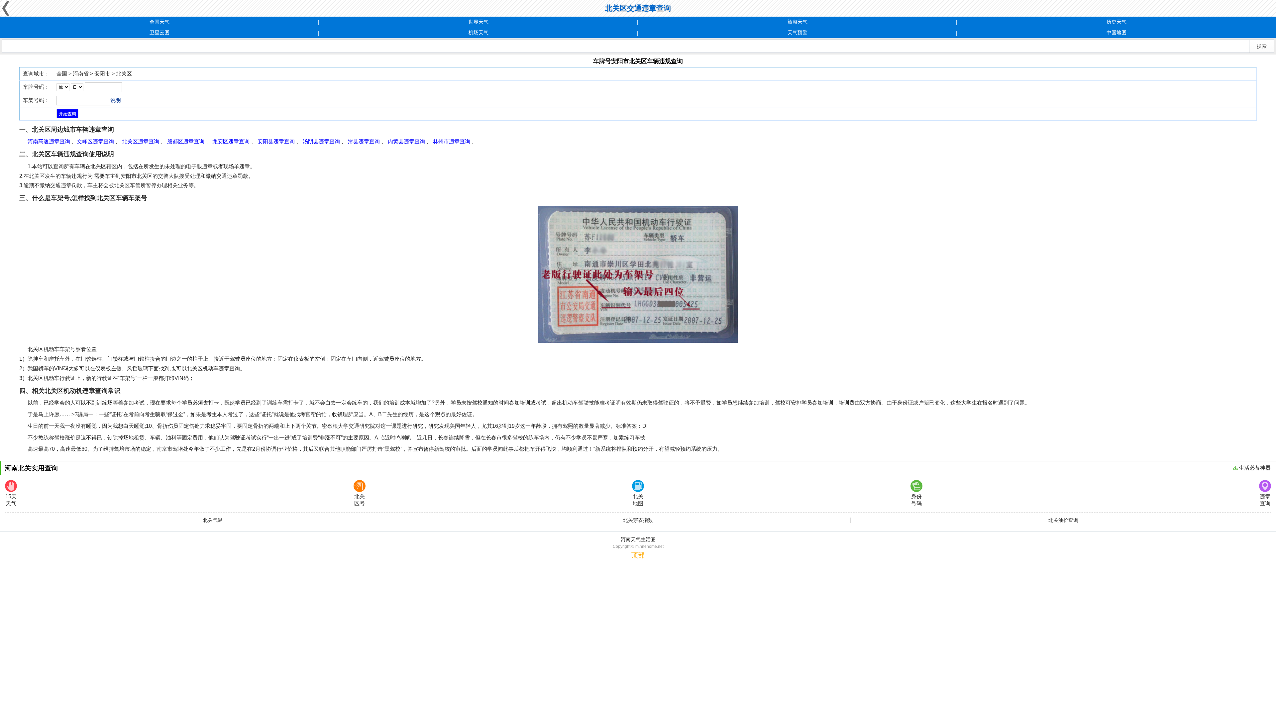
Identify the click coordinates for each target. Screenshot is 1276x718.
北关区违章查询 (140, 141)
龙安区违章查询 (231, 141)
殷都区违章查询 (185, 141)
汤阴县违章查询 (321, 141)
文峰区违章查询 (95, 141)
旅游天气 (797, 22)
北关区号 (359, 500)
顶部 (638, 555)
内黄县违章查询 (406, 141)
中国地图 (1116, 32)
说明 (115, 100)
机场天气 (478, 32)
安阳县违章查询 (276, 141)
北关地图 (638, 500)
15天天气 (11, 500)
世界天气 (478, 22)
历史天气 (1116, 22)
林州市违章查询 (451, 141)
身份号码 (916, 500)
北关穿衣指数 (638, 520)
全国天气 (159, 22)
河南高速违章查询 (49, 141)
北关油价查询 (1063, 520)
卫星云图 (159, 32)
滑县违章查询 (364, 141)
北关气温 (213, 520)
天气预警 (797, 32)
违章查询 (1265, 500)
